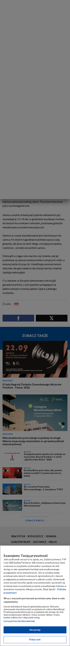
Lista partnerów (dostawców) (19, 621)
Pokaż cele (35, 639)
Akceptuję (34, 629)
